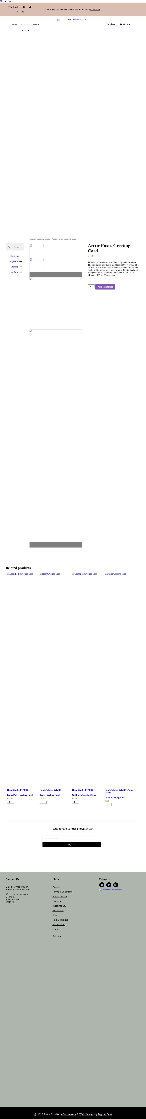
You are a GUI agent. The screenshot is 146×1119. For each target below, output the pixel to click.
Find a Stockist (60, 920)
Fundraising (58, 910)
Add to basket (105, 287)
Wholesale (13, 7)
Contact (56, 929)
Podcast (36, 25)
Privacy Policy (59, 896)
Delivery (56, 936)
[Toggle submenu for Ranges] (21, 267)
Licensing (57, 901)
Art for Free (58, 924)
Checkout (111, 24)
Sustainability (59, 906)
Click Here (95, 9)
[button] (71, 844)
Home (14, 25)
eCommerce (68, 1114)
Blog (54, 915)
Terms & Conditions (62, 892)
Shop (23, 25)
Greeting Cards (43, 239)
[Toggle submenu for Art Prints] (21, 272)
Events (56, 887)
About (24, 30)
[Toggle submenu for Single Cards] (21, 261)
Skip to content (7, 1)
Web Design (86, 1114)
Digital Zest (105, 1114)
